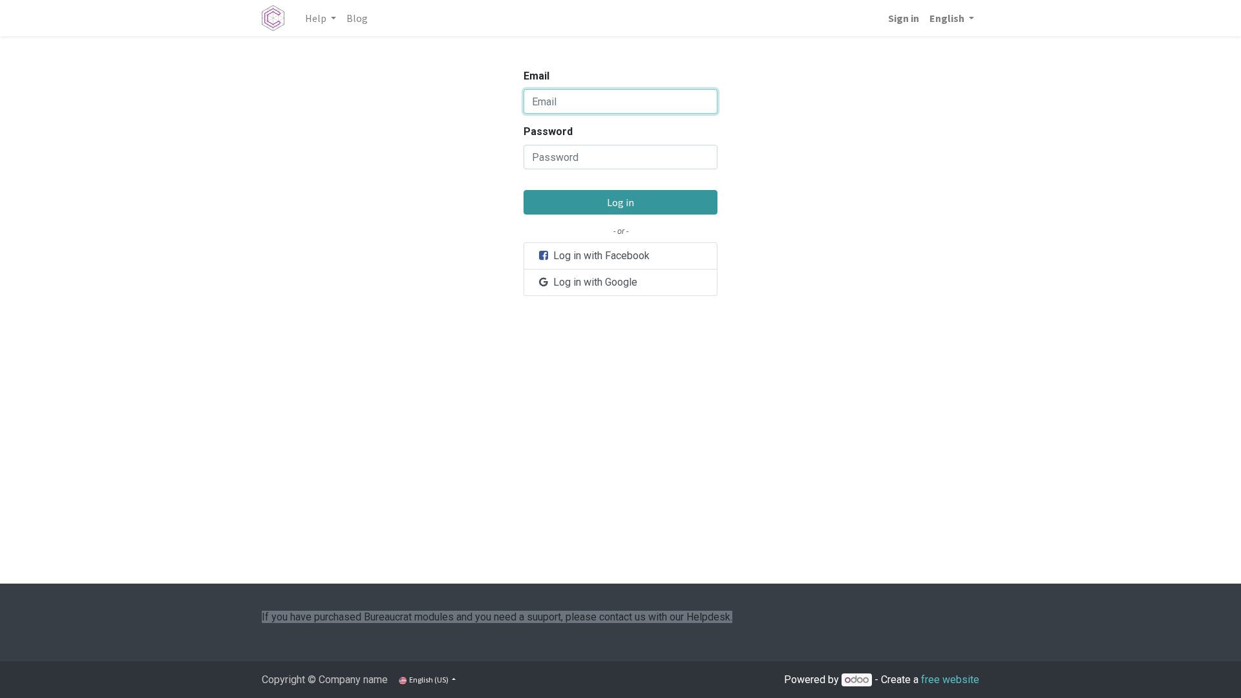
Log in (620, 202)
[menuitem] (357, 18)
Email (536, 76)
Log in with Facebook (600, 255)
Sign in (903, 18)
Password (548, 131)
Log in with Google (594, 282)
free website (950, 679)
